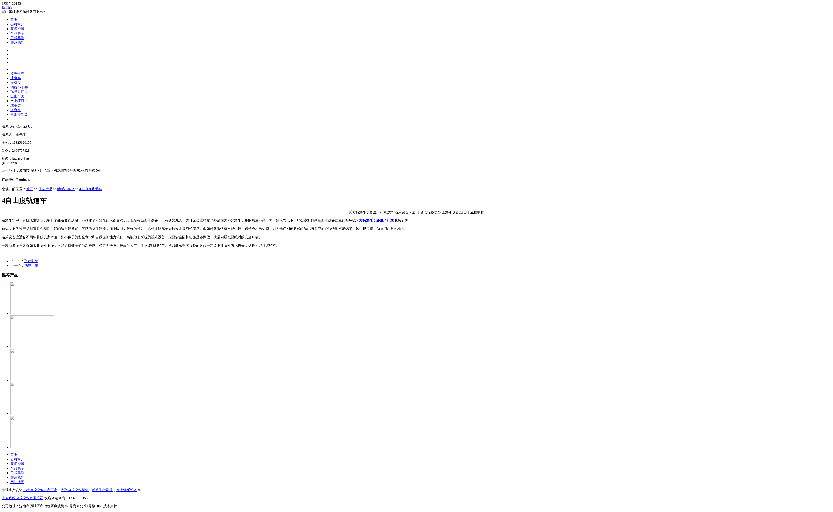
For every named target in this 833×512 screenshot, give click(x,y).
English (7, 7)
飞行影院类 (19, 92)
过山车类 (17, 96)
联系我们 (17, 42)
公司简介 (17, 24)
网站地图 (17, 482)
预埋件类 (17, 73)
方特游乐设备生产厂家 (376, 220)
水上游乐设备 (126, 490)
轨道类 (15, 78)
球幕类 (15, 105)
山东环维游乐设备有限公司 (22, 498)
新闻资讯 (17, 29)
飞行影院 (31, 261)
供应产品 (45, 189)
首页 (13, 19)
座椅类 (15, 82)
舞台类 (15, 110)
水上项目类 (19, 101)
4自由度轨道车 (90, 189)
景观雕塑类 (19, 114)
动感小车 (31, 265)
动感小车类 (19, 87)
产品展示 (17, 33)
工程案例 (17, 38)
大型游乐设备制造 (75, 490)
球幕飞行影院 (102, 490)
